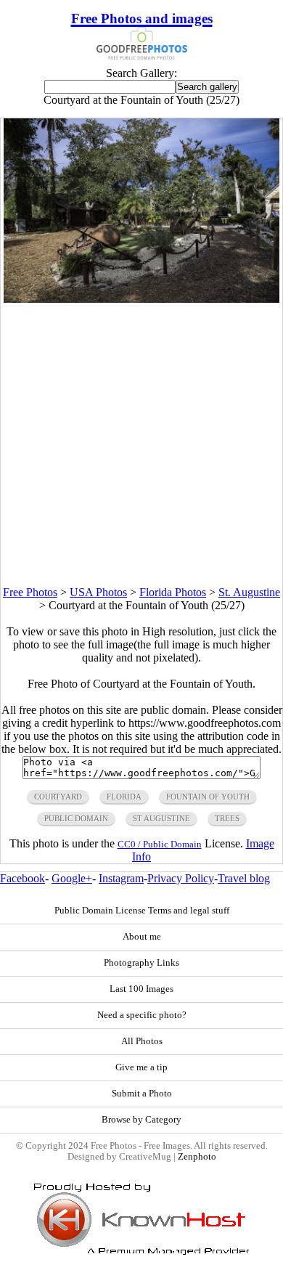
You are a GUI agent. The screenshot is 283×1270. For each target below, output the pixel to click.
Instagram (121, 878)
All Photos (142, 1041)
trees (227, 818)
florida (124, 796)
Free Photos (30, 592)
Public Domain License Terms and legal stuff (141, 910)
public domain (76, 818)
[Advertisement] (141, 444)
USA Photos (98, 592)
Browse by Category (141, 1120)
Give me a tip (141, 1067)
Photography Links (141, 963)
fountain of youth (208, 796)
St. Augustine (249, 592)
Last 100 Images (141, 989)
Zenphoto (197, 1157)
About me (142, 937)
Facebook (22, 878)
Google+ (72, 878)
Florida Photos (172, 592)
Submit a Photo (142, 1093)
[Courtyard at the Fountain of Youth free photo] (141, 299)
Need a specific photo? (141, 1015)
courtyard (58, 796)
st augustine (161, 818)
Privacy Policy (180, 878)
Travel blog (244, 878)
